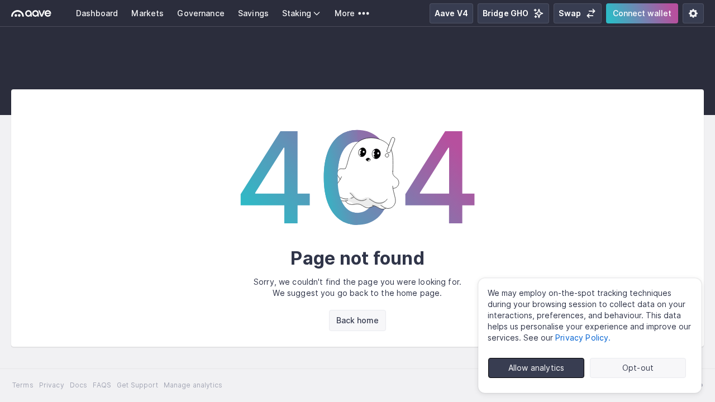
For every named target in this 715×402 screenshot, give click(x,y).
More (345, 13)
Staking (296, 13)
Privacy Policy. (583, 337)
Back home (357, 320)
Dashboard (97, 13)
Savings (253, 13)
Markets (147, 13)
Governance (201, 13)
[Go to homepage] (31, 13)
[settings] (693, 13)
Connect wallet (642, 13)
